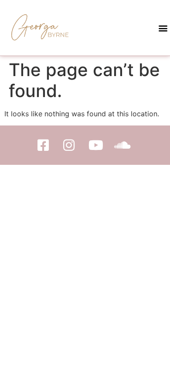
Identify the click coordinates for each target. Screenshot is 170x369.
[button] (163, 28)
